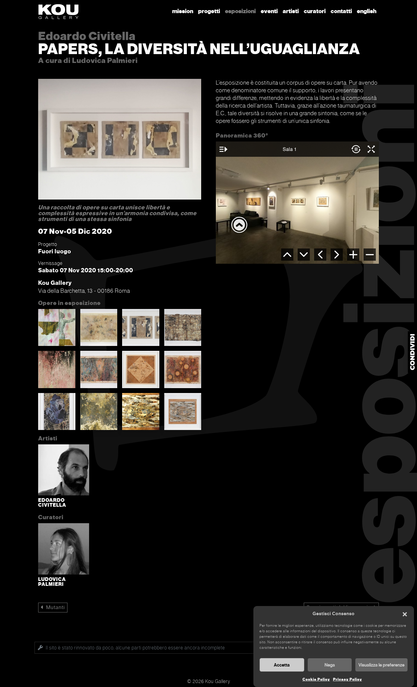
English (366, 11)
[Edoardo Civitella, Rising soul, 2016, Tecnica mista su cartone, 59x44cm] (56, 410)
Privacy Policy (347, 679)
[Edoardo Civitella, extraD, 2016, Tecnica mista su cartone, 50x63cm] (182, 326)
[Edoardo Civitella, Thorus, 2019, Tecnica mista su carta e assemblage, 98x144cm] (182, 410)
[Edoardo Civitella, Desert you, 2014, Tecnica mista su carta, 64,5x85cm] (99, 326)
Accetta (282, 665)
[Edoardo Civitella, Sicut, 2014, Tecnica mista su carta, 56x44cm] (99, 410)
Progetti (209, 11)
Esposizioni (240, 11)
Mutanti (55, 607)
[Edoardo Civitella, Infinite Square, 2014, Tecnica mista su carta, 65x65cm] (140, 369)
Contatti (341, 11)
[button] (405, 614)
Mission (182, 11)
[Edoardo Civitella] (63, 471)
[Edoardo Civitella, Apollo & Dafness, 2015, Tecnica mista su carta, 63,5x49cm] (56, 326)
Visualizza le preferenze (381, 665)
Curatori (315, 11)
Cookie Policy (316, 679)
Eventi (269, 11)
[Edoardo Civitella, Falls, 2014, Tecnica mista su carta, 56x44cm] (56, 369)
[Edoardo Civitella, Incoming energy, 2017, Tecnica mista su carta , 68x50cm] (99, 369)
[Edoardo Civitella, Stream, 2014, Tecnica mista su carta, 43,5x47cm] (140, 410)
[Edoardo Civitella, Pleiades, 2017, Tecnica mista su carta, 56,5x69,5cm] (182, 369)
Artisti (291, 11)
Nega (330, 665)
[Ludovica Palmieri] (63, 550)
